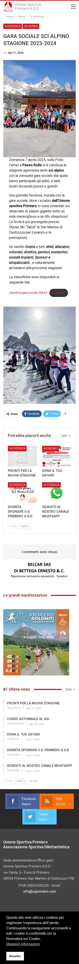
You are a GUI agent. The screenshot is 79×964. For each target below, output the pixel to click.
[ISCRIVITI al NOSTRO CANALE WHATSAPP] (56, 492)
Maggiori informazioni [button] (23, 944)
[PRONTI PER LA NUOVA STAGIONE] (22, 456)
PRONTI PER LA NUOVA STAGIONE (33, 703)
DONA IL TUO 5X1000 (23, 734)
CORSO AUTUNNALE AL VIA (28, 719)
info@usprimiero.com (39, 891)
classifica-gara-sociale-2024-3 (28, 292)
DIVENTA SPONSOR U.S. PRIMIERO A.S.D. (38, 750)
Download (58, 292)
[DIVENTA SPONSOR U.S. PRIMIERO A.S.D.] (22, 492)
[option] (39, 570)
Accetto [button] (15, 956)
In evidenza (12, 26)
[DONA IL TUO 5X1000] (56, 456)
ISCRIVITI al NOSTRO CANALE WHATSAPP (39, 766)
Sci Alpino (31, 26)
